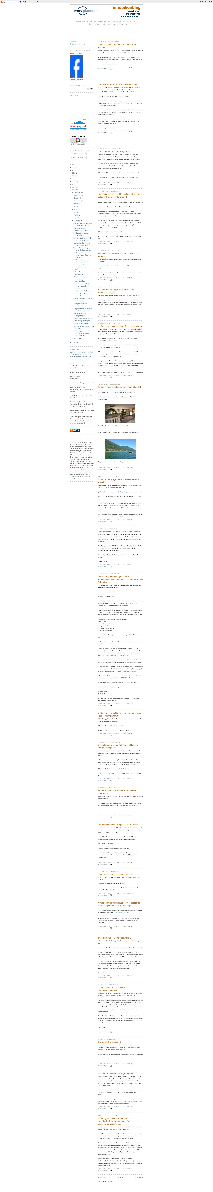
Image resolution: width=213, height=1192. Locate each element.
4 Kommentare (103, 928)
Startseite (121, 1177)
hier (115, 555)
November (77, 195)
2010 (74, 184)
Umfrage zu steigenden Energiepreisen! (115, 874)
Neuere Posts (102, 1177)
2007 (74, 342)
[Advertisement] (110, 34)
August (76, 204)
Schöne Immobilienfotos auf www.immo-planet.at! (119, 387)
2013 (74, 176)
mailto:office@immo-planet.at (84, 383)
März (76, 218)
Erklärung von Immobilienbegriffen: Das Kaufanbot (120, 326)
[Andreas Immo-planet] (76, 77)
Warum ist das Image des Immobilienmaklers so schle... (81, 267)
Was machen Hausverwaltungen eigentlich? (117, 1073)
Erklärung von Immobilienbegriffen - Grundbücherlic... (81, 333)
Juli (75, 206)
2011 (74, 181)
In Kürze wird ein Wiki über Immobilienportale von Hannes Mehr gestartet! (119, 714)
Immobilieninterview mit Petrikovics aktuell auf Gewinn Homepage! (118, 746)
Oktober (76, 198)
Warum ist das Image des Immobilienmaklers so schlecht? (119, 480)
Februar (76, 221)
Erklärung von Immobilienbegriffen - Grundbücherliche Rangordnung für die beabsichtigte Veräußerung (115, 1121)
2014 (74, 173)
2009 (74, 187)
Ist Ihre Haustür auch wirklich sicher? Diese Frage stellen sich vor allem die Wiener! (120, 195)
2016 (74, 167)
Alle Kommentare (78, 157)
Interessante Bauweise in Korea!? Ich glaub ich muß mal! (118, 254)
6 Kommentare (103, 1108)
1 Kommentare (103, 817)
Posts (74, 154)
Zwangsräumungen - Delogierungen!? (114, 938)
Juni (75, 209)
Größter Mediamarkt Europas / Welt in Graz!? (118, 825)
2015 (74, 170)
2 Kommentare (103, 864)
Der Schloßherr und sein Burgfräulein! (114, 151)
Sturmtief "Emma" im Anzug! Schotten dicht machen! (117, 46)
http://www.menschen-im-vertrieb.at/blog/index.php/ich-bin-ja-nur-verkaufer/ (122, 492)
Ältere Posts (139, 1177)
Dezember (77, 192)
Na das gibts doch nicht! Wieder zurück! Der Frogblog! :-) (117, 791)
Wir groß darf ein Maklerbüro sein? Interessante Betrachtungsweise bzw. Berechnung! (119, 904)
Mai (75, 212)
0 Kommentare (103, 68)
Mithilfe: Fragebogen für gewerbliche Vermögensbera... (81, 279)
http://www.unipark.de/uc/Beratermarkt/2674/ (116, 655)
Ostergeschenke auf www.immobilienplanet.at (118, 84)
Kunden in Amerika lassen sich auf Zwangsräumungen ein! (113, 988)
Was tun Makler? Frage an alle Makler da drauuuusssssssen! (116, 291)
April (75, 215)
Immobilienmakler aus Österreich (80, 357)
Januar (76, 339)
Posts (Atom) (109, 1181)
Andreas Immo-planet (75, 53)
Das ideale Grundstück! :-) (109, 1042)
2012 (74, 179)
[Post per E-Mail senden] (110, 68)
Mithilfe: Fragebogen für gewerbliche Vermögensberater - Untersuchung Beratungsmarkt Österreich (120, 579)
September (77, 201)
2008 (74, 190)
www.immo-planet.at (114, 392)
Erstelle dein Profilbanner (76, 79)
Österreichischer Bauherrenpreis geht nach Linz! (119, 532)
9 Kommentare (103, 316)
